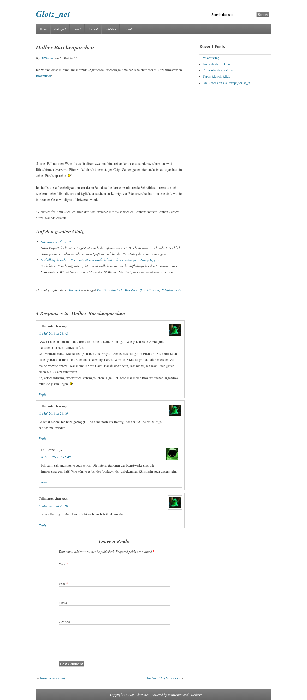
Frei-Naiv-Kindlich (110, 290)
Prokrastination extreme (219, 70)
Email (62, 583)
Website (63, 602)
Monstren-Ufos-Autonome (141, 290)
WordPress (175, 694)
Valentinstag (211, 57)
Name (62, 564)
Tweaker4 (195, 694)
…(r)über (110, 29)
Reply (42, 394)
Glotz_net (53, 13)
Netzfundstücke (171, 290)
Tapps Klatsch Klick (216, 76)
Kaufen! (93, 29)
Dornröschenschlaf (52, 678)
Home (43, 29)
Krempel (74, 290)
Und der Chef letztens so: (164, 678)
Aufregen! (60, 29)
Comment (64, 621)
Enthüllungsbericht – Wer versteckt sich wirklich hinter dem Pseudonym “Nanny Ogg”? (100, 259)
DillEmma (47, 58)
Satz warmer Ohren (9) (56, 241)
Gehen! (128, 29)
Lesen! (77, 29)
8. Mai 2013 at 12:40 (56, 457)
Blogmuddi (43, 76)
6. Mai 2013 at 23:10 (53, 505)
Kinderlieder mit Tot (217, 64)
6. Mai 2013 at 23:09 (53, 413)
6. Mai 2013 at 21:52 (53, 333)
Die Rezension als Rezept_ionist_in (226, 83)
